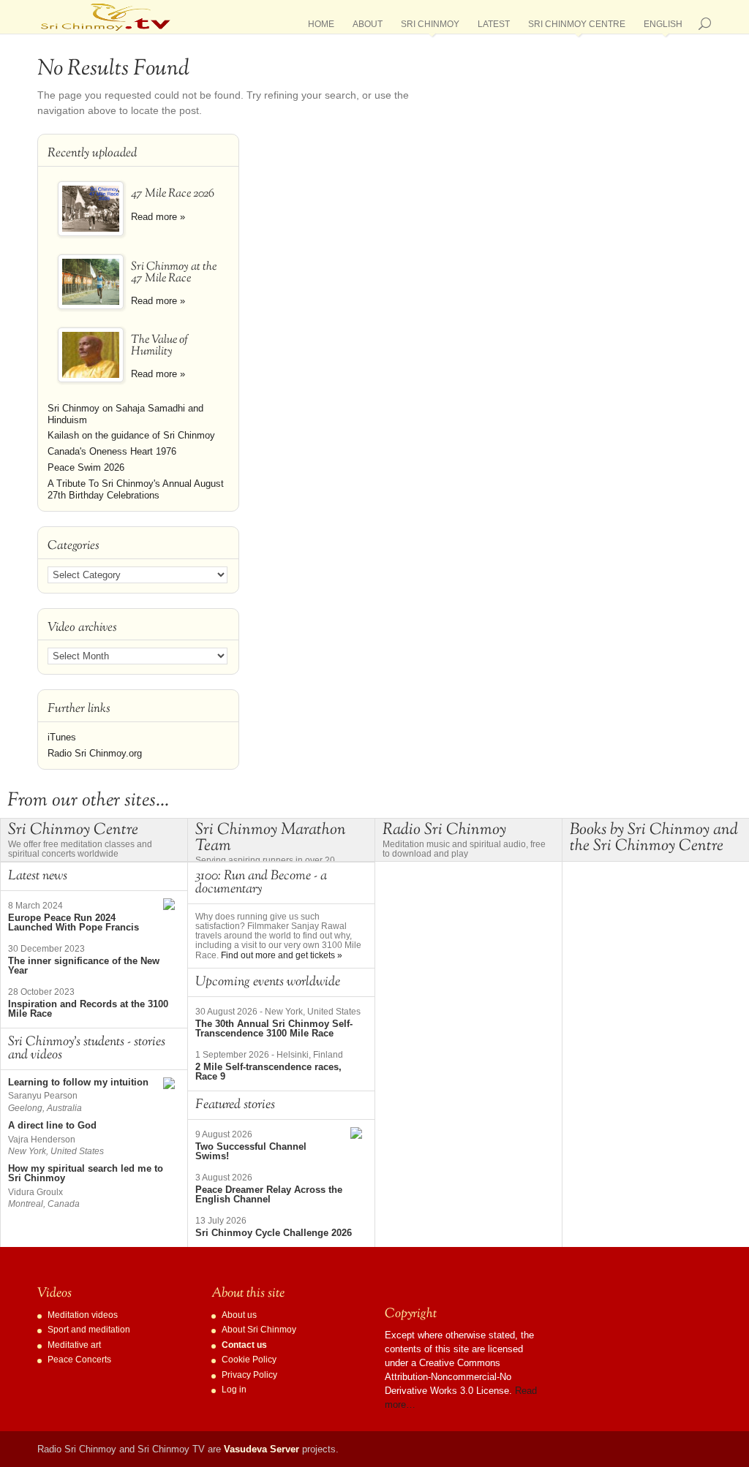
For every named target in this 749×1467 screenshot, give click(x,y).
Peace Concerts (79, 1359)
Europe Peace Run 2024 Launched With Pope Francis (73, 922)
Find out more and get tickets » (281, 955)
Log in (234, 1389)
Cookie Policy (249, 1359)
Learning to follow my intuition (78, 1082)
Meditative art (74, 1345)
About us (239, 1315)
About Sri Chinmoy (259, 1329)
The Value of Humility (159, 346)
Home (321, 26)
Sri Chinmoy (430, 26)
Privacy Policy (249, 1375)
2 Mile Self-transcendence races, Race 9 (268, 1071)
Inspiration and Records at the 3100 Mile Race (88, 1008)
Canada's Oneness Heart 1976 (112, 451)
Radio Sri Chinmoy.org (95, 753)
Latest (494, 26)
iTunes (62, 737)
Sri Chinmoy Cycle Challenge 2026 (273, 1232)
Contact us (244, 1345)
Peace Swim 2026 (86, 467)
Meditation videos (83, 1315)
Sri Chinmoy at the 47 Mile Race (174, 273)
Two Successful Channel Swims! (250, 1151)
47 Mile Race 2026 (172, 194)
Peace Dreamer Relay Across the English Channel (268, 1194)
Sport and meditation (89, 1329)
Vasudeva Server (261, 1449)
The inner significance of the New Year (83, 965)
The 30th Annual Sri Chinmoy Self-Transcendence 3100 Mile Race (274, 1028)
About (368, 26)
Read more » (158, 216)
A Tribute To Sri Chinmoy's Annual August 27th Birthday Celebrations (136, 489)
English (663, 26)
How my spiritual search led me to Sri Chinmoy (85, 1173)
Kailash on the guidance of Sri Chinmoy (131, 435)
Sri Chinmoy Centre (576, 26)
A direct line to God (52, 1125)
